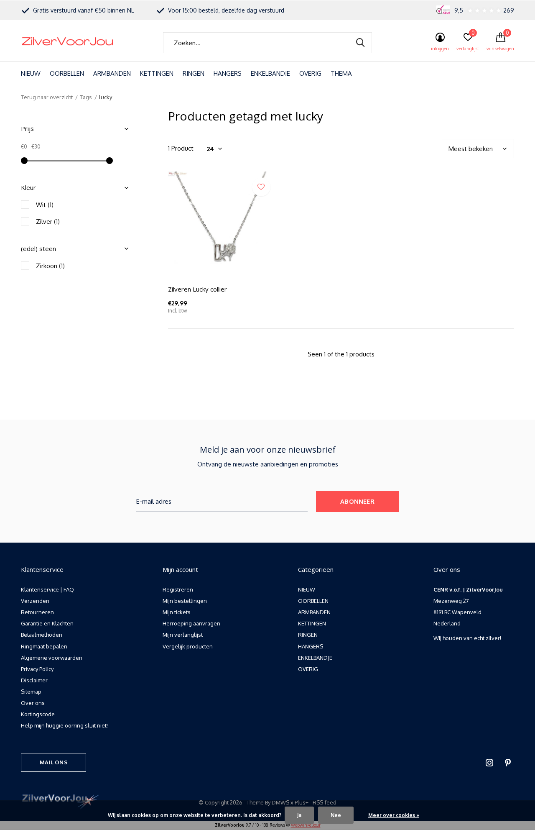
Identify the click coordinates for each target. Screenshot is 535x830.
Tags (86, 97)
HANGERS (228, 73)
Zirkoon (50, 266)
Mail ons (53, 762)
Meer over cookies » (393, 815)
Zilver (48, 221)
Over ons (33, 702)
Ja (299, 815)
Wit (45, 205)
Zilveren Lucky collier (197, 289)
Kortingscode (38, 714)
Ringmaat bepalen (44, 646)
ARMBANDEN (112, 73)
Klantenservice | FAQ (47, 589)
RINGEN (193, 73)
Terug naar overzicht (47, 97)
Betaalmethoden (41, 634)
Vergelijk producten (188, 646)
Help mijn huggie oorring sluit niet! (64, 725)
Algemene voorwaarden (51, 657)
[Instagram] (489, 762)
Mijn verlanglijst (183, 634)
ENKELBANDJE (270, 73)
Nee (336, 815)
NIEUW (31, 73)
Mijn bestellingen (185, 600)
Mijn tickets (177, 612)
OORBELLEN (67, 73)
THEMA (341, 73)
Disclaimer (34, 680)
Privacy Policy (37, 669)
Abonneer (357, 501)
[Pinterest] (508, 762)
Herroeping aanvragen (191, 623)
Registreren (178, 589)
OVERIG (310, 73)
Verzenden (35, 600)
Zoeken (360, 42)
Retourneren (37, 612)
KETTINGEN (156, 73)
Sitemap (31, 691)
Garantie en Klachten (47, 623)
